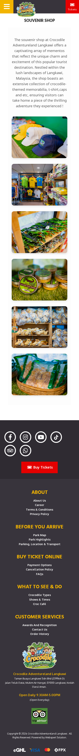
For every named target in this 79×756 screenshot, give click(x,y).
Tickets (72, 9)
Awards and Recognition (39, 625)
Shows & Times (39, 599)
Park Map (39, 535)
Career (39, 505)
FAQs (39, 574)
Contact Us (39, 629)
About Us (39, 500)
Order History (39, 634)
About (39, 492)
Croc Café (39, 604)
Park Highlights (39, 539)
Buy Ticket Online (39, 556)
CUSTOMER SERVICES (39, 616)
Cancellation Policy (39, 569)
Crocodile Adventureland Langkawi (47, 733)
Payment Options (39, 565)
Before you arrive (39, 526)
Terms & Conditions (39, 509)
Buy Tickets (42, 467)
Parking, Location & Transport (39, 544)
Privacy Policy (39, 514)
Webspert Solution (55, 737)
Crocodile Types (39, 595)
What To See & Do (39, 586)
